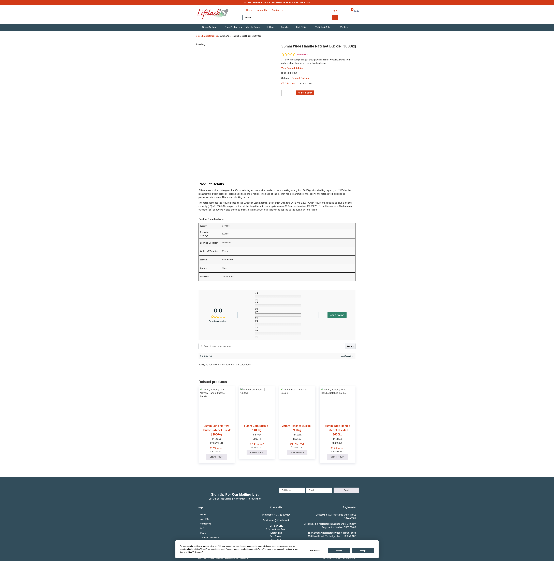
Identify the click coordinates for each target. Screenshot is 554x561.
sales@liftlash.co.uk (279, 520)
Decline (339, 551)
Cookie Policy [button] (257, 549)
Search (350, 346)
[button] (211, 27)
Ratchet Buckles (210, 36)
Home (197, 36)
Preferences (315, 551)
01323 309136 (283, 514)
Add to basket (305, 92)
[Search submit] (335, 17)
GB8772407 (350, 527)
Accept (363, 551)
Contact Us (276, 507)
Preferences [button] (197, 552)
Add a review (337, 315)
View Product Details (292, 68)
